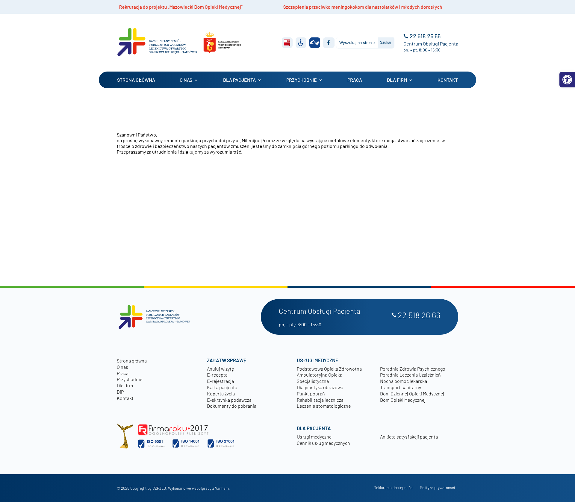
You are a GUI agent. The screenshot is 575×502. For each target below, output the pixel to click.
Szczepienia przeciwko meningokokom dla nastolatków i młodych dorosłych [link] (330, 7)
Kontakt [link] (448, 80)
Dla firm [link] (397, 80)
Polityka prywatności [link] (437, 488)
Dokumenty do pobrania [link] (231, 406)
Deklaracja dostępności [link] (393, 488)
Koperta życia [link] (221, 393)
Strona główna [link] (136, 80)
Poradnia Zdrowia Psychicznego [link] (412, 368)
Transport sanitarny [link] (400, 387)
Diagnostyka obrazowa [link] (320, 387)
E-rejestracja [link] (220, 381)
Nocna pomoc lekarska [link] (403, 381)
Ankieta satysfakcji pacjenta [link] (409, 436)
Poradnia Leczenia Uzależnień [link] (410, 374)
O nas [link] (186, 80)
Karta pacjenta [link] (222, 387)
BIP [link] (120, 392)
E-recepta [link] (217, 374)
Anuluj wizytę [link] (220, 368)
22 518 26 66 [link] (425, 36)
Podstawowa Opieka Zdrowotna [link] (329, 368)
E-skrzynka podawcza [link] (229, 400)
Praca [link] (354, 80)
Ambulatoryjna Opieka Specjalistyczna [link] (319, 378)
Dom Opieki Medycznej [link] (403, 400)
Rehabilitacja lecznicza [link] (320, 400)
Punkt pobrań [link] (311, 393)
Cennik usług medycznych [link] (323, 443)
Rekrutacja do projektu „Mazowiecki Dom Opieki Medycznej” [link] (148, 7)
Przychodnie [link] (301, 80)
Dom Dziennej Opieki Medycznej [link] (412, 393)
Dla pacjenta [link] (239, 80)
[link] (567, 79)
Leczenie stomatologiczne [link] (324, 406)
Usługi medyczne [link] (314, 436)
